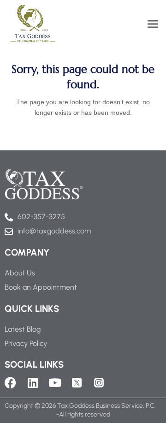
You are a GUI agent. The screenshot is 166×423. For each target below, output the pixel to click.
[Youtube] (54, 382)
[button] (153, 24)
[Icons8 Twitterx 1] (77, 382)
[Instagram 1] (99, 382)
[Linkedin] (32, 382)
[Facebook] (10, 382)
